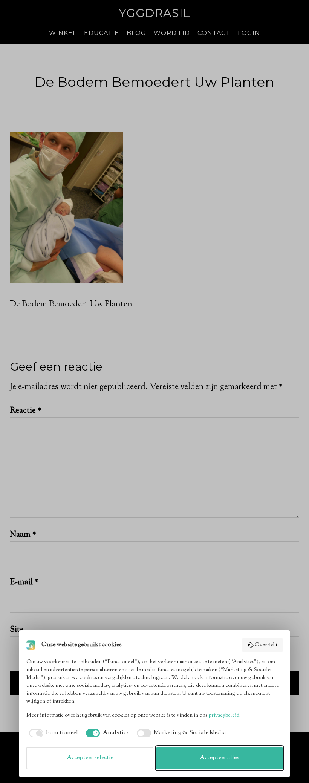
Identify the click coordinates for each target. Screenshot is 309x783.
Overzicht (266, 645)
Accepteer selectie (90, 758)
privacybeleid (223, 715)
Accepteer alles (219, 758)
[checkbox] (52, 733)
